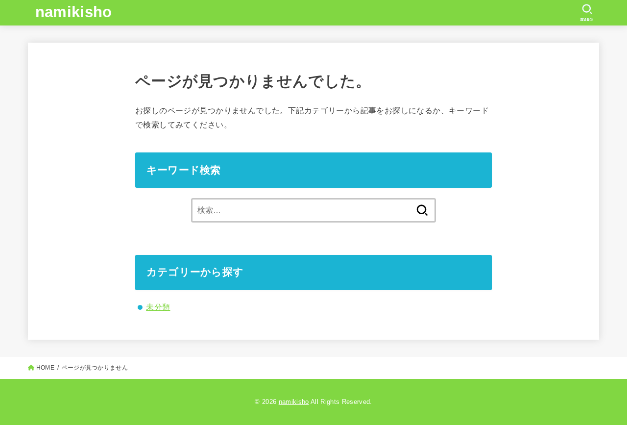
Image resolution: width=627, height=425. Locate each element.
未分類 (158, 306)
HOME (45, 368)
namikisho (73, 12)
